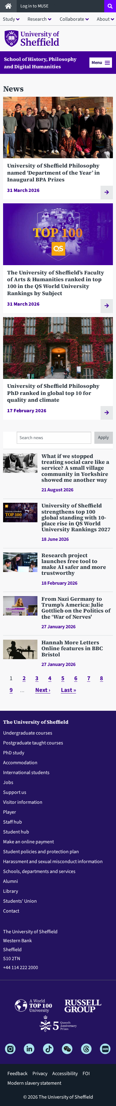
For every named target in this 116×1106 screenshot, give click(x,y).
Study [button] (9, 19)
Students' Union (20, 901)
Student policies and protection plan (41, 851)
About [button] (103, 19)
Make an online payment (28, 841)
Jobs (8, 782)
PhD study (13, 752)
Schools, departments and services (39, 871)
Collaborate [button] (72, 19)
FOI (86, 1073)
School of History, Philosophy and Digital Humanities (40, 63)
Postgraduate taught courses (33, 742)
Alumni (10, 881)
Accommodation (20, 762)
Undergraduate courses (27, 733)
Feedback (17, 1073)
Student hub (16, 831)
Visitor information (22, 802)
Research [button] (37, 19)
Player (9, 812)
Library (10, 891)
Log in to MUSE (34, 6)
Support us (14, 792)
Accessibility (65, 1073)
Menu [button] (97, 62)
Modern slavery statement (34, 1083)
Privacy (39, 1073)
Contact (11, 911)
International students (26, 772)
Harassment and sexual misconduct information (53, 861)
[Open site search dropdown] (110, 6)
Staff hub (12, 822)
